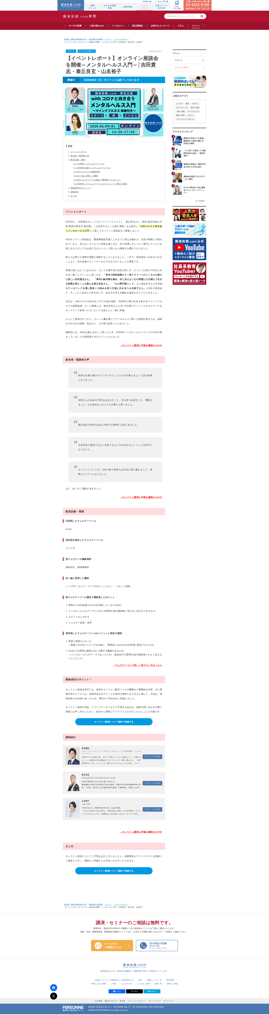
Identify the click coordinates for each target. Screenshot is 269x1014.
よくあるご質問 (160, 1)
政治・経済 (195, 108)
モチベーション (182, 108)
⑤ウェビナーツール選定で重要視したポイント (98, 180)
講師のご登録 (172, 984)
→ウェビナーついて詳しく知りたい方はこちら (137, 665)
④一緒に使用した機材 (86, 176)
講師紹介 (74, 192)
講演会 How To (111, 1001)
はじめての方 (126, 984)
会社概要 (98, 1001)
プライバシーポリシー (136, 1001)
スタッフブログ (154, 1001)
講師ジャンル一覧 (154, 980)
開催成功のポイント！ (80, 188)
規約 (140, 980)
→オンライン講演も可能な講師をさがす (141, 345)
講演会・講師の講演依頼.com (75, 904)
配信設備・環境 (77, 160)
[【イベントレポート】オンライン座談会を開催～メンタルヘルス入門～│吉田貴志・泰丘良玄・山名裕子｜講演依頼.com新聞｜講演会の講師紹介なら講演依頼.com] (152, 992)
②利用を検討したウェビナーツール (93, 168)
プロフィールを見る (152, 757)
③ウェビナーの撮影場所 (87, 172)
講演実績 (170, 980)
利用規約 (146, 1)
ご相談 (113, 984)
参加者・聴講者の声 (79, 156)
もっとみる (200, 201)
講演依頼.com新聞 (96, 904)
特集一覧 (158, 984)
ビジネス (179, 104)
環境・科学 (180, 115)
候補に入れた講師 (98, 984)
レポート (190, 115)
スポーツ (195, 104)
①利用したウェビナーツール (89, 164)
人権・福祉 (180, 111)
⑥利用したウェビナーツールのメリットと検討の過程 (101, 184)
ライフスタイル (193, 111)
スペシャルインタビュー (185, 119)
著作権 (122, 1001)
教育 (187, 104)
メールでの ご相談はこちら (113, 945)
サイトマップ (168, 1001)
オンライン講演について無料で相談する (114, 722)
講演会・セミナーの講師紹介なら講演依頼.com (114, 980)
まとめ (73, 196)
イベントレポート (78, 152)
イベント (179, 60)
